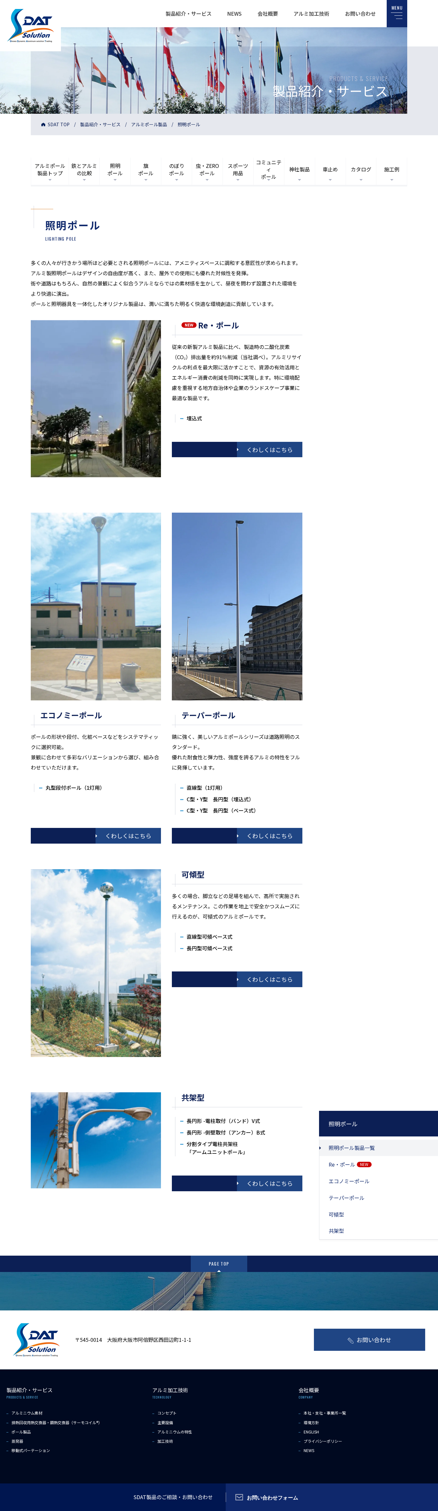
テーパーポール (347, 1197)
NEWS (234, 13)
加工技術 (165, 1441)
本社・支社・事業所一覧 (325, 1413)
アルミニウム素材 (27, 1413)
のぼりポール (176, 169)
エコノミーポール (349, 1181)
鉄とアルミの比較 (84, 169)
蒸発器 (17, 1441)
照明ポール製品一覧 (352, 1148)
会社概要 (267, 13)
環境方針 (311, 1422)
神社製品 (299, 169)
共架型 (336, 1230)
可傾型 (336, 1214)
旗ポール (146, 169)
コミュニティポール (269, 169)
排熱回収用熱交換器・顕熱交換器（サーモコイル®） (57, 1422)
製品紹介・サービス (188, 13)
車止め (330, 169)
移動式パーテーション (31, 1450)
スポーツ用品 (238, 169)
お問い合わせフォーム (272, 1497)
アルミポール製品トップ (50, 169)
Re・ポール (348, 1164)
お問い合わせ (360, 13)
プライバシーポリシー (323, 1441)
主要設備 (165, 1422)
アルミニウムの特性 (174, 1431)
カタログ (361, 169)
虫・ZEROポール (207, 169)
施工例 (392, 169)
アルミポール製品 (149, 124)
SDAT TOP (59, 124)
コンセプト (167, 1413)
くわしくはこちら (270, 449)
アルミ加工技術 (311, 13)
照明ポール (115, 169)
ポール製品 (21, 1431)
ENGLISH (311, 1431)
